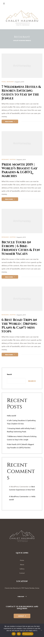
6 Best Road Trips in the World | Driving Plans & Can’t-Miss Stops (19, 326)
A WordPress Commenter (19, 496)
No (19, 634)
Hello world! (11, 415)
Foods (4, 81)
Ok (14, 634)
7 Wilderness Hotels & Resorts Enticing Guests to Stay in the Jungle (21, 93)
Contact (22, 573)
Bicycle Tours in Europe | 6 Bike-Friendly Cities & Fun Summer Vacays (21, 248)
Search (9, 374)
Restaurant (10, 81)
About (22, 564)
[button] (22, 596)
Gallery (22, 569)
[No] (41, 630)
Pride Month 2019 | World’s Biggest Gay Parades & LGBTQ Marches (19, 170)
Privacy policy (27, 634)
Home (22, 560)
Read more (11, 121)
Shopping (12, 159)
